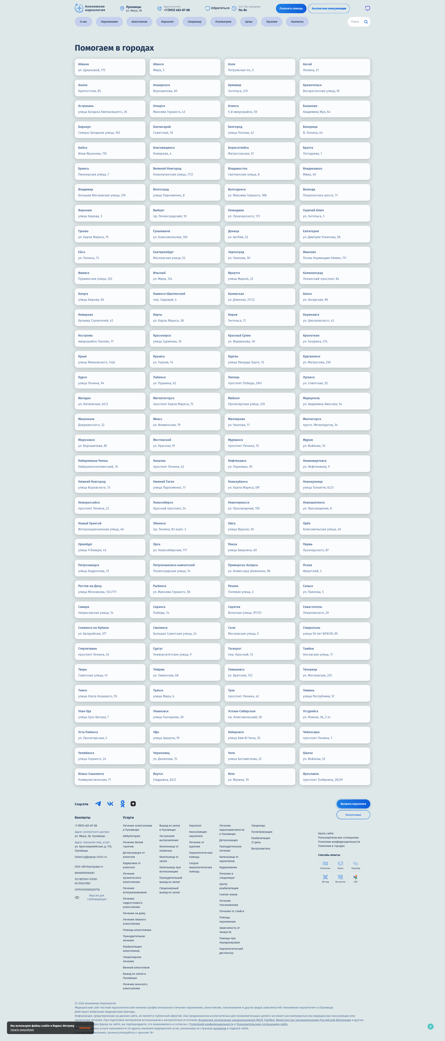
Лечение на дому (134, 913)
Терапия (271, 21)
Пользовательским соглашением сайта (262, 1024)
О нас (83, 21)
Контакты (297, 21)
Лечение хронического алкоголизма (132, 878)
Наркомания (109, 21)
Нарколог (167, 21)
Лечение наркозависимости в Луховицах (231, 830)
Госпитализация (261, 831)
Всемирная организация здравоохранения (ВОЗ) (231, 1020)
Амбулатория (131, 836)
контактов (219, 1028)
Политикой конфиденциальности (211, 1024)
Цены (248, 21)
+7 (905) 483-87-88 (86, 825)
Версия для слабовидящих (97, 897)
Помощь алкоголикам (137, 930)
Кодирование (228, 867)
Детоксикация (228, 840)
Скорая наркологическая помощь (200, 867)
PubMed (269, 1020)
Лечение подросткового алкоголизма (132, 903)
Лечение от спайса (231, 911)
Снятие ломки (228, 894)
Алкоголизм (139, 21)
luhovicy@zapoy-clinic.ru (91, 857)
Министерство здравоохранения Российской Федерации (313, 1020)
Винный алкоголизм (136, 967)
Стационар (194, 21)
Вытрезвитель (260, 848)
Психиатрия (223, 21)
